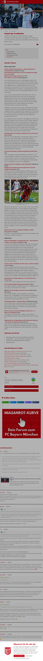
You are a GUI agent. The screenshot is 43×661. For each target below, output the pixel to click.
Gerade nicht (29, 655)
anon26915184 (2, 562)
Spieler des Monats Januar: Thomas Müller (14, 359)
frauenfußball (7, 380)
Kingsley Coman (14, 380)
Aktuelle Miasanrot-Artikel (12, 55)
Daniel (5, 44)
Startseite (6, 31)
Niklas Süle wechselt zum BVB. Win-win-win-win (16, 351)
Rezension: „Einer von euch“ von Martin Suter (15, 354)
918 (0, 451)
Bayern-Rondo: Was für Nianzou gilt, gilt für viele (16, 356)
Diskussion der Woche (11, 53)
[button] (5, 402)
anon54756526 (2, 574)
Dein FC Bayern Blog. (13, 1)
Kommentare (9, 56)
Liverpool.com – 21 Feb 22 (8, 477)
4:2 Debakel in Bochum (9, 358)
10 (37, 44)
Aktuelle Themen (10, 51)
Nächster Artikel (8, 390)
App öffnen (34, 371)
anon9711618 (2, 492)
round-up (7, 382)
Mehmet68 (2, 506)
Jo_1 (1, 529)
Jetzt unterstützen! (19, 655)
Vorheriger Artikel (9, 386)
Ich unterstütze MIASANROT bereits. (22, 658)
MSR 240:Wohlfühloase (10, 353)
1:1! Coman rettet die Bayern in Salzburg (14, 363)
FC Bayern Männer (13, 31)
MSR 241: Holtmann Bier (10, 361)
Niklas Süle (20, 380)
